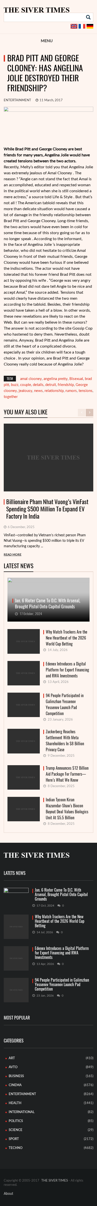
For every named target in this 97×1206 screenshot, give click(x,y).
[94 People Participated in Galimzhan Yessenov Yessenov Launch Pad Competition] (16, 990)
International (22, 1112)
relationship (54, 391)
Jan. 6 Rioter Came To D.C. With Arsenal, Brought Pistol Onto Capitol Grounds (61, 894)
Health (15, 1103)
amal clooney (31, 379)
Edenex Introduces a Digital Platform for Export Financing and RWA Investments (67, 669)
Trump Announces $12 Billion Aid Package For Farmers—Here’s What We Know (67, 774)
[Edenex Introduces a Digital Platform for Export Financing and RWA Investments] (16, 958)
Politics (16, 1121)
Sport (14, 1139)
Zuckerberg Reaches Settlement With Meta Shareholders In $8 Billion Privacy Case (65, 740)
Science (15, 1130)
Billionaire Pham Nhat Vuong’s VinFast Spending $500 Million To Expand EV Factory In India (47, 509)
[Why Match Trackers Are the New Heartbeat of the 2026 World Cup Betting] (16, 927)
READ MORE (12, 554)
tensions (86, 391)
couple (25, 385)
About (8, 1194)
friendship (66, 385)
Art (12, 1058)
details (38, 385)
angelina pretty (56, 379)
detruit (50, 385)
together (11, 397)
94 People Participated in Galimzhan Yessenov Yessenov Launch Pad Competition (65, 704)
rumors (71, 391)
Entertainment (17, 100)
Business (16, 1076)
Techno (15, 1148)
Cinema (15, 1085)
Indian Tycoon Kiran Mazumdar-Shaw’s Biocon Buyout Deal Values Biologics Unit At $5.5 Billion (67, 808)
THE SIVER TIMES (54, 1180)
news (38, 391)
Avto (13, 1067)
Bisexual (76, 379)
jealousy (25, 391)
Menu (47, 41)
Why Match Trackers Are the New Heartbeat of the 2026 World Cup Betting (66, 638)
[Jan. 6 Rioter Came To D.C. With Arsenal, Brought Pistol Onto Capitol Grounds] (16, 894)
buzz (14, 385)
